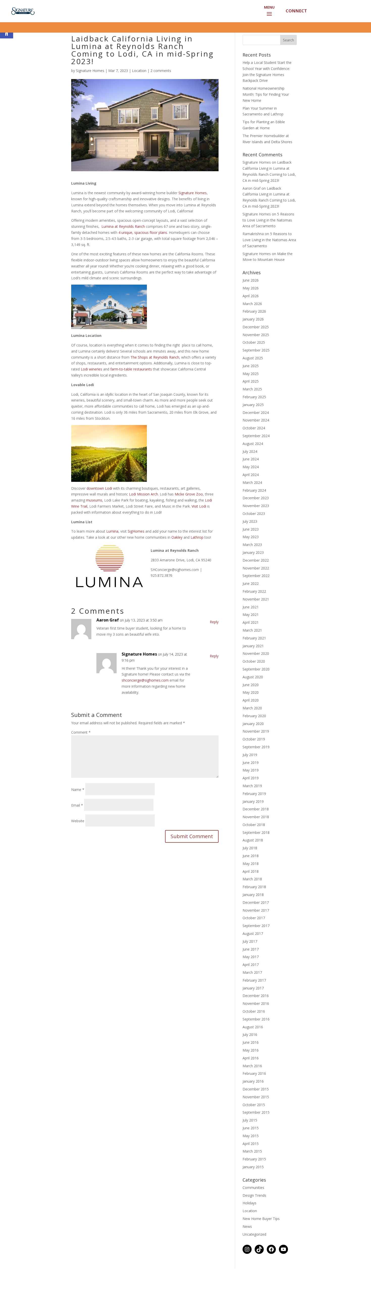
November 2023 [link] (256, 505)
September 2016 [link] (256, 1019)
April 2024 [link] (251, 474)
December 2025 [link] (256, 327)
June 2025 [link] (251, 365)
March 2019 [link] (252, 785)
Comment (81, 732)
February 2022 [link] (254, 591)
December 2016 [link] (256, 995)
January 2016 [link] (253, 1081)
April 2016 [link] (251, 1058)
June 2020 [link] (251, 684)
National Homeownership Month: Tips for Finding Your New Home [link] (266, 94)
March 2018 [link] (252, 879)
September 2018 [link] (256, 832)
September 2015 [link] (256, 1112)
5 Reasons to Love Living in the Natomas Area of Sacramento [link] (268, 220)
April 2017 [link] (251, 964)
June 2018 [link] (251, 855)
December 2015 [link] (256, 1089)
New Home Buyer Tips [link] (261, 1218)
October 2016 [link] (254, 1011)
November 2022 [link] (256, 568)
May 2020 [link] (251, 692)
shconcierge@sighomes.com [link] (145, 680)
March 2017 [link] (252, 972)
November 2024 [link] (256, 420)
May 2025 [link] (251, 373)
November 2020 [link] (256, 653)
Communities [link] (253, 1187)
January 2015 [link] (253, 1166)
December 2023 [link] (256, 497)
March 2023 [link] (252, 544)
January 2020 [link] (253, 723)
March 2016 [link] (252, 1065)
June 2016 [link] (251, 1042)
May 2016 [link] (251, 1050)
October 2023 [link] (254, 513)
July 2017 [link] (250, 941)
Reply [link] (214, 621)
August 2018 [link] (253, 840)
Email (77, 805)
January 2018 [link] (253, 894)
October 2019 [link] (254, 739)
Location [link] (139, 70)
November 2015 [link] (256, 1096)
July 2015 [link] (250, 1120)
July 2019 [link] (250, 754)
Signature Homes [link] (90, 70)
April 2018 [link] (251, 871)
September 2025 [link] (256, 350)
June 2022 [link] (251, 583)
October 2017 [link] (254, 917)
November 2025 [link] (256, 334)
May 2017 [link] (251, 956)
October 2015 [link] (254, 1104)
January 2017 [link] (253, 988)
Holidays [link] (249, 1203)
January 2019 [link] (253, 801)
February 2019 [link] (254, 793)
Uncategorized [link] (254, 1234)
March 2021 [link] (252, 630)
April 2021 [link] (251, 622)
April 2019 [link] (251, 778)
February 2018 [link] (254, 886)
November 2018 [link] (256, 816)
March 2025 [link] (252, 389)
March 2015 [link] (252, 1151)
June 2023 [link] (251, 529)
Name (77, 789)
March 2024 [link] (252, 482)
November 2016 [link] (256, 1003)
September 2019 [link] (256, 746)
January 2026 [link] (253, 319)
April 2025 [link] (251, 381)
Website (77, 820)
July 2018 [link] (250, 847)
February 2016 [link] (254, 1073)
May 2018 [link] (251, 863)
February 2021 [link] (254, 638)
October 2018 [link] (254, 824)
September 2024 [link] (256, 435)
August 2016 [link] (253, 1027)
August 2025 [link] (253, 358)
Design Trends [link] (254, 1195)
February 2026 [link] (254, 311)
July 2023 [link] (250, 521)
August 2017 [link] (253, 933)
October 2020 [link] (254, 661)
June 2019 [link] (251, 762)
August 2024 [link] (253, 443)
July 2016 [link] (250, 1034)
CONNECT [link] (296, 11)
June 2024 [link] (251, 459)
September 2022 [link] (256, 575)
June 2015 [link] (251, 1128)
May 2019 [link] (251, 770)
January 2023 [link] (253, 552)
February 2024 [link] (254, 490)
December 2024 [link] (256, 412)
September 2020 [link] (256, 669)
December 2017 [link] (256, 902)
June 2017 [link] (251, 949)
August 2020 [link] (253, 677)
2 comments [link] (160, 70)
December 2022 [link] (256, 560)
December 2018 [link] (256, 809)
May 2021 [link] (251, 614)
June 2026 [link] (251, 280)
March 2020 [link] (252, 708)
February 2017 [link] (254, 980)
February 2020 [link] (254, 715)
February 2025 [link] (254, 396)
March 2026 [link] (252, 303)
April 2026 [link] (251, 295)
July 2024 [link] (250, 451)
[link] (22, 10)
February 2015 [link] (254, 1159)
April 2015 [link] (251, 1143)
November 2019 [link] (256, 731)
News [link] (247, 1226)
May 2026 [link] (251, 288)
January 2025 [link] (253, 404)
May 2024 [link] (251, 466)
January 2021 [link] (253, 645)
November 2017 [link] (256, 910)
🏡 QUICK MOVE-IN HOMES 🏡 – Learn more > (185, 29)
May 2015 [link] (251, 1135)
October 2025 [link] (254, 342)
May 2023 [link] (251, 536)
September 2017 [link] (256, 925)
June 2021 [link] (251, 607)
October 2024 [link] (254, 428)
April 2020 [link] (251, 700)
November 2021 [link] (256, 599)
